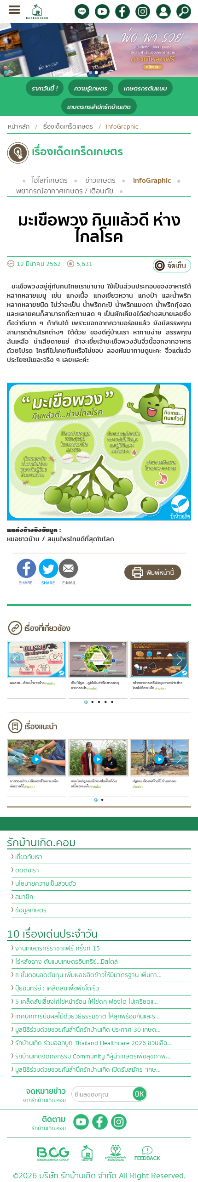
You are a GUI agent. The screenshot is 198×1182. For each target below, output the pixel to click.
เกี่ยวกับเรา (28, 857)
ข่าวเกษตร (100, 181)
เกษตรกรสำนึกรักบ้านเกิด (99, 106)
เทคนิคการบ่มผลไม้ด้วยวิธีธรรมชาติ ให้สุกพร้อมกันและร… (87, 1017)
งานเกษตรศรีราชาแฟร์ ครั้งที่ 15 (57, 949)
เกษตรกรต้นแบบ (145, 88)
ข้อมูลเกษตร (31, 910)
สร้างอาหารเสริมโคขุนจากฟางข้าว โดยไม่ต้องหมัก (157, 685)
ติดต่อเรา (27, 870)
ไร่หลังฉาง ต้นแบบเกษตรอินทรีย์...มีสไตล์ (66, 962)
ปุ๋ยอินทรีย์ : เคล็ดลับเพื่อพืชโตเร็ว (57, 989)
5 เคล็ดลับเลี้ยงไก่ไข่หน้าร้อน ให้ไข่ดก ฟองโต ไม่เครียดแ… (86, 1002)
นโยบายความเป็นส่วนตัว (45, 884)
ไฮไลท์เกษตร (50, 181)
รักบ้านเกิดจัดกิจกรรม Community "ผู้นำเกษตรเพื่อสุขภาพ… (92, 1057)
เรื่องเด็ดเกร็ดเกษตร (67, 127)
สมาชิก (24, 897)
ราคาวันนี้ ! (45, 88)
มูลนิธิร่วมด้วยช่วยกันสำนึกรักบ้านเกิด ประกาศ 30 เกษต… (88, 1030)
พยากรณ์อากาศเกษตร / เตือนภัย (64, 191)
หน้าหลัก (18, 127)
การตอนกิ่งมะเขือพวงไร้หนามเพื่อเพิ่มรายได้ (33, 784)
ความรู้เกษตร (90, 88)
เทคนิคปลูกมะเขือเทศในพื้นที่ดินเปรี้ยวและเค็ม (93, 784)
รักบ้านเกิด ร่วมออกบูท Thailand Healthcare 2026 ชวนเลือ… (93, 1043)
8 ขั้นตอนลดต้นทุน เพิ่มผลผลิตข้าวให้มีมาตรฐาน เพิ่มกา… (88, 975)
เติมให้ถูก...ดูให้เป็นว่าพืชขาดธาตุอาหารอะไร (95, 685)
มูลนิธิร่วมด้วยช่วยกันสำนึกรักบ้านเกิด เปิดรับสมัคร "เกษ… (88, 1070)
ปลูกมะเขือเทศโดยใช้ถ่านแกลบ (154, 781)
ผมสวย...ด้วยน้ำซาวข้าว (26, 683)
